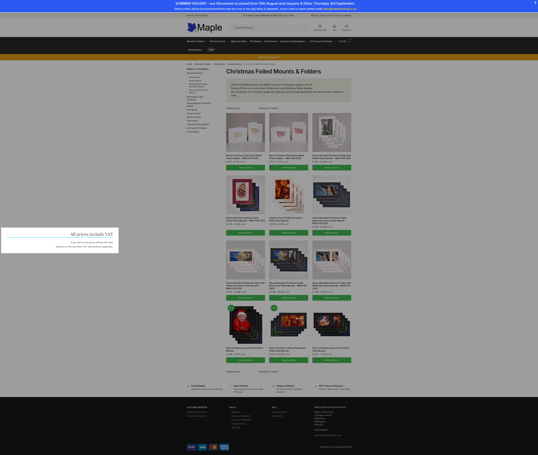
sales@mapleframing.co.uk (340, 8)
